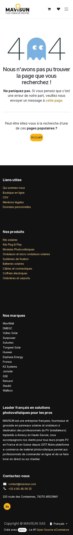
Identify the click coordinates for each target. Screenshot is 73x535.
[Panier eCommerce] (49, 9)
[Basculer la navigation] (66, 9)
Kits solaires (10, 239)
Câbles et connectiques (17, 268)
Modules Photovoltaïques (18, 249)
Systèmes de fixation (16, 259)
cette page (54, 100)
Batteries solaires (13, 263)
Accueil (36, 137)
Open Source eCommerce (52, 529)
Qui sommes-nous (14, 187)
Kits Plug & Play (12, 244)
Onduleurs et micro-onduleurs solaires (26, 254)
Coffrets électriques (15, 273)
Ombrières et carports (16, 278)
